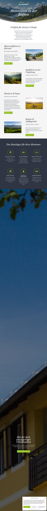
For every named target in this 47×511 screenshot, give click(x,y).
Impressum (38, 509)
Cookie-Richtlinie (31, 509)
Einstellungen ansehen (41, 506)
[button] (45, 498)
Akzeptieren (27, 506)
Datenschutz (35, 509)
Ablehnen (34, 506)
